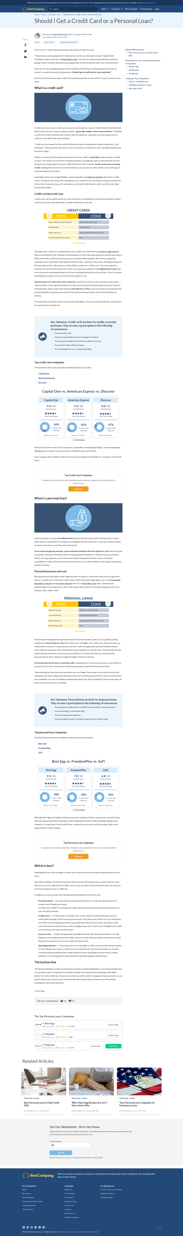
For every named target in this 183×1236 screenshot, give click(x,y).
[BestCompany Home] (33, 9)
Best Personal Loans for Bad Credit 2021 (41, 1104)
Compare (78, 489)
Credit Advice (49, 42)
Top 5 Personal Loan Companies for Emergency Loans (137, 1104)
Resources (26, 1193)
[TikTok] (43, 1227)
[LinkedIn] (39, 1227)
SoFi (40, 752)
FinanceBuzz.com (69, 59)
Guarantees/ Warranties (32, 1201)
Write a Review (131, 9)
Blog (24, 1189)
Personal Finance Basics (68, 42)
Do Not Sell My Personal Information (87, 1232)
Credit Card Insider (94, 177)
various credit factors (108, 251)
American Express (46, 378)
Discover (42, 382)
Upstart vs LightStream (138, 81)
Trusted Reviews (29, 1205)
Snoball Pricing (106, 1197)
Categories (117, 8)
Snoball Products (107, 1193)
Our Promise (69, 1193)
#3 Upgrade (133, 73)
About (105, 8)
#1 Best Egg (133, 66)
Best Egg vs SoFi (135, 88)
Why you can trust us (146, 3)
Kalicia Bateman (60, 34)
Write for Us (69, 1213)
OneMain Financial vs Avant (140, 85)
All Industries (27, 1209)
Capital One (43, 373)
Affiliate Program (71, 1217)
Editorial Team (70, 1201)
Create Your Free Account (111, 1189)
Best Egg (42, 743)
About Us (68, 1189)
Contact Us (69, 1205)
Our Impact (69, 1197)
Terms (70, 1232)
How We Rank (28, 1197)
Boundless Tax (89, 583)
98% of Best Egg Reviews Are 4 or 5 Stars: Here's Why (89, 1104)
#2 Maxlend (133, 70)
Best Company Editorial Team (80, 34)
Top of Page (40, 991)
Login (157, 9)
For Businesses (146, 9)
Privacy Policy (97, 1157)
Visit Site (113, 1046)
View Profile (113, 1025)
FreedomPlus (44, 748)
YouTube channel (64, 583)
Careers (67, 1209)
